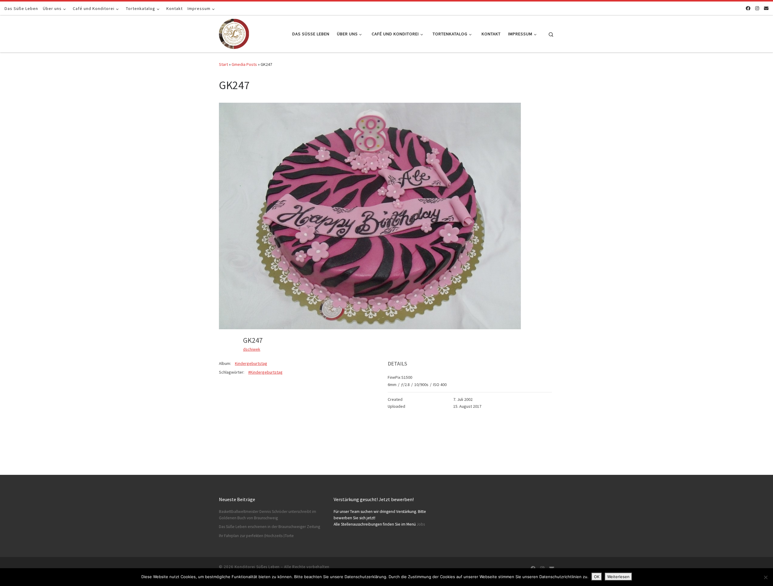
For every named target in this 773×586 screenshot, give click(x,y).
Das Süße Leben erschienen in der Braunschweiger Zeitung (269, 526)
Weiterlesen (618, 576)
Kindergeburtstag (251, 363)
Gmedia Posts (244, 64)
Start (223, 64)
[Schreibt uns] (766, 8)
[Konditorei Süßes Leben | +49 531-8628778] (234, 33)
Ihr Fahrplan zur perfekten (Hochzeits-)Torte (256, 535)
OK (596, 576)
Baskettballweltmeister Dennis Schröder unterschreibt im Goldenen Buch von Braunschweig (267, 514)
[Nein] (765, 577)
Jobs (421, 524)
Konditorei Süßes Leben (257, 566)
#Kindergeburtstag (265, 372)
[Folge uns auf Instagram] (757, 8)
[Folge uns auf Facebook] (748, 8)
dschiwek (251, 349)
